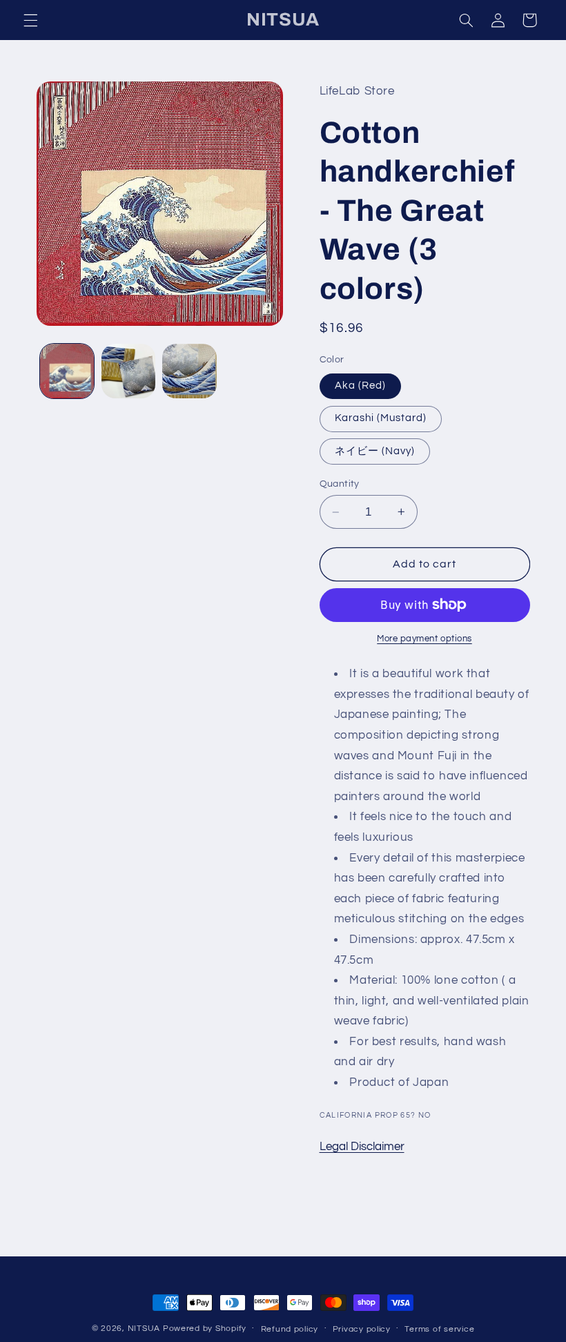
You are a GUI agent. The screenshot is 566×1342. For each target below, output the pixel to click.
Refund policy (290, 1329)
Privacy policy (362, 1329)
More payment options (424, 638)
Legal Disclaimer (362, 1146)
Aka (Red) (360, 385)
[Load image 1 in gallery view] (67, 371)
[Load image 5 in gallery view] (189, 371)
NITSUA (144, 1328)
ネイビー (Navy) (375, 451)
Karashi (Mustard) (381, 418)
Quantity (340, 484)
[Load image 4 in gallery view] (128, 371)
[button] (30, 20)
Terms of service (439, 1329)
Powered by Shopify (204, 1328)
